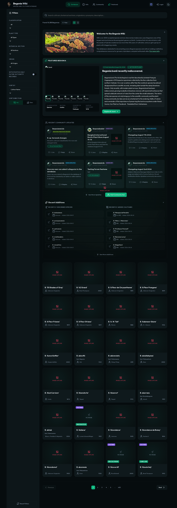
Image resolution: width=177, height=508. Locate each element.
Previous (51, 487)
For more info (154, 51)
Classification (15, 20)
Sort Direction (15, 98)
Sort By (12, 85)
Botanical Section (17, 46)
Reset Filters (24, 504)
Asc (17, 103)
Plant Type (13, 33)
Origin (11, 59)
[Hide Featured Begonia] (164, 60)
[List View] (77, 22)
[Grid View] (74, 22)
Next (160, 487)
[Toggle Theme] (168, 4)
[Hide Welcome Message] (164, 32)
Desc (31, 103)
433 (119, 487)
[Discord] (151, 4)
